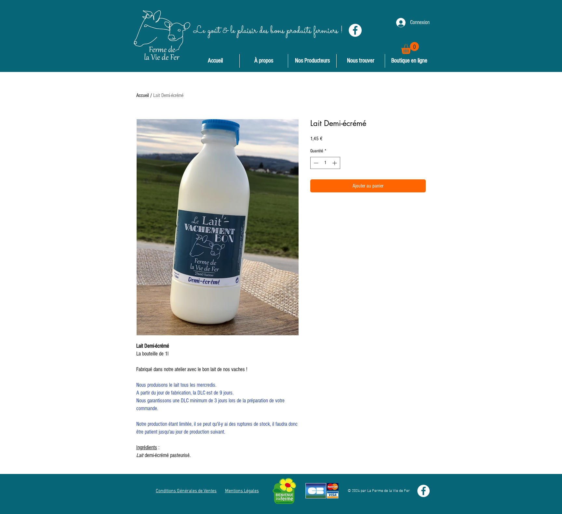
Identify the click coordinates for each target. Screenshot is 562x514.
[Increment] (335, 163)
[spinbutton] (325, 163)
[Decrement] (315, 163)
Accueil (142, 95)
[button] (410, 48)
